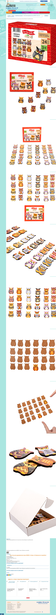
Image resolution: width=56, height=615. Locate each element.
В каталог (46, 15)
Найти (43, 4)
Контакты (35, 12)
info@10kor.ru (41, 11)
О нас (18, 602)
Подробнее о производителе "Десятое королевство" (29, 1)
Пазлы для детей (9, 605)
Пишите (8, 572)
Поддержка (26, 12)
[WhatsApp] (9, 575)
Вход (44, 1)
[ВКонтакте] (7, 575)
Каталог (9, 12)
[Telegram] (10, 575)
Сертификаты (19, 605)
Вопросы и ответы (12, 10)
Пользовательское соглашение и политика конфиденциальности (16, 612)
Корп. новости (19, 603)
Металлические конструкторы (11, 604)
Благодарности (19, 604)
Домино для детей (9, 608)
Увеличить (8, 538)
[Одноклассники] (8, 575)
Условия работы (17, 12)
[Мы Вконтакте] (42, 612)
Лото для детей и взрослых (11, 609)
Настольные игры (9, 603)
